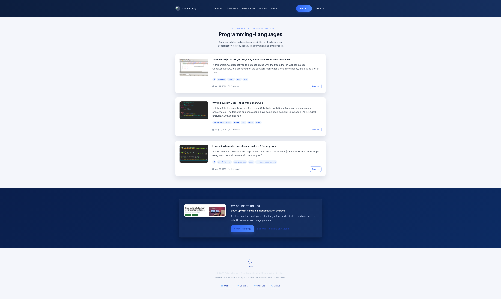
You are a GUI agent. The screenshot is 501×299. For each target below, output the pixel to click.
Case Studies (248, 8)
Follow (318, 8)
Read (314, 86)
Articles (263, 8)
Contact (275, 8)
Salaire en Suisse (279, 228)
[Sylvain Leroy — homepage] (250, 263)
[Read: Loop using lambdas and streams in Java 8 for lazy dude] (194, 154)
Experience (232, 8)
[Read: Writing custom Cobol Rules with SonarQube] (194, 110)
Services (218, 8)
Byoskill (261, 228)
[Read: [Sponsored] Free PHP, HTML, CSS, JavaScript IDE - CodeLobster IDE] (194, 67)
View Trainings (242, 228)
